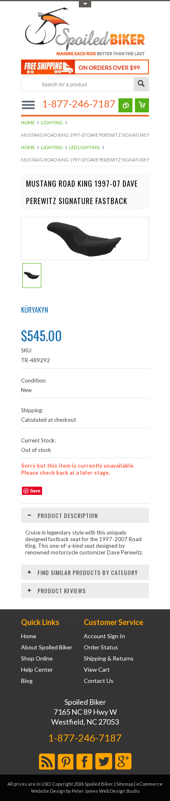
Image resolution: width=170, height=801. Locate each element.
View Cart (97, 669)
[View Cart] (142, 105)
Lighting (52, 122)
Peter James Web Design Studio (105, 791)
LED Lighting (84, 147)
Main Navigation (28, 104)
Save (35, 490)
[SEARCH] (141, 84)
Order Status (101, 647)
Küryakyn (34, 310)
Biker (85, 32)
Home (28, 122)
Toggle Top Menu (85, 4)
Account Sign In (104, 636)
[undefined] (85, 257)
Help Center (37, 669)
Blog (27, 680)
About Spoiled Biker (46, 647)
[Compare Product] (125, 105)
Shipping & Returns (109, 658)
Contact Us (98, 680)
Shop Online (37, 658)
